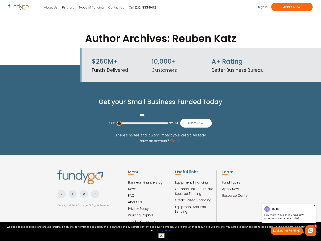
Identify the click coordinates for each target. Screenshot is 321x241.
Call (142, 7)
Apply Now (292, 7)
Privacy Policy (138, 209)
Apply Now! (196, 123)
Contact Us (116, 7)
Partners (68, 7)
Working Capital (140, 215)
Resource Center (235, 195)
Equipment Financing (191, 182)
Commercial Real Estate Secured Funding (194, 191)
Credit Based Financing (193, 200)
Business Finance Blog (145, 182)
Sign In (263, 7)
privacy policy (163, 230)
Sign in (175, 140)
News (132, 189)
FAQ (131, 195)
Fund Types (231, 182)
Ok (161, 235)
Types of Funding (91, 7)
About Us (50, 7)
